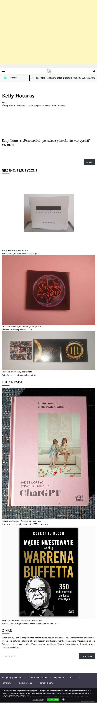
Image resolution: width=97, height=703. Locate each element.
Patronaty (6, 683)
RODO (73, 677)
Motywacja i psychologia (31, 620)
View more (36, 696)
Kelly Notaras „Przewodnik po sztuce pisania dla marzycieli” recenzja (46, 142)
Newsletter (87, 656)
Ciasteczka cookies (38, 677)
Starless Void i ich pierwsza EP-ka (17, 330)
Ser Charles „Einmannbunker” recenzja (19, 253)
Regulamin (59, 677)
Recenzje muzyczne (19, 250)
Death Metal (7, 326)
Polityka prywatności (12, 677)
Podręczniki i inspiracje (31, 521)
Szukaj (89, 162)
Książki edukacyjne (10, 521)
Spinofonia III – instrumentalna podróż (19, 375)
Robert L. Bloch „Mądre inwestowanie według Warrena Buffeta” (30, 623)
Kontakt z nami (46, 683)
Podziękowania (25, 683)
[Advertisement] (48, 32)
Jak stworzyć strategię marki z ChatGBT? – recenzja (25, 524)
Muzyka (5, 250)
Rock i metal (26, 372)
